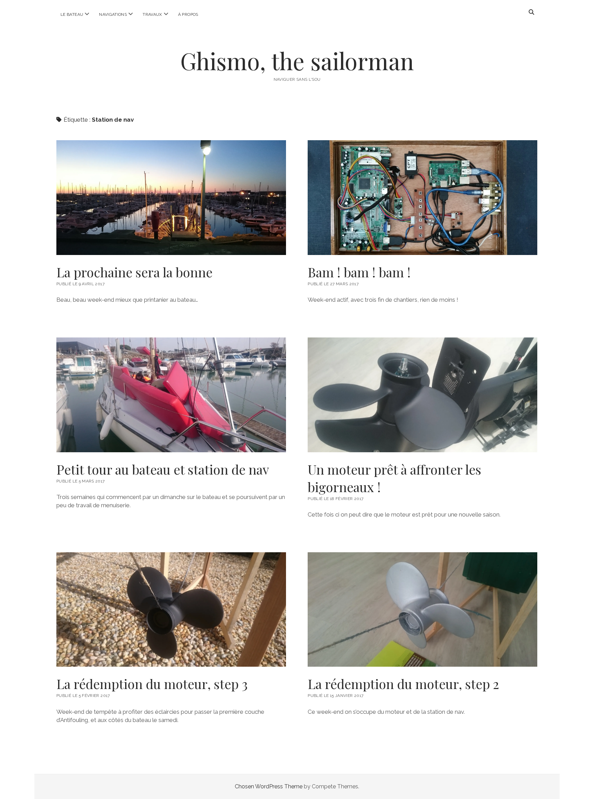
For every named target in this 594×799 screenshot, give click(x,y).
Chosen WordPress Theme (268, 786)
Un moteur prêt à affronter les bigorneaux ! (422, 394)
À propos (188, 14)
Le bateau (71, 14)
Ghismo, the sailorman (297, 60)
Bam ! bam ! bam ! (422, 197)
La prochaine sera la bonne (171, 197)
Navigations (113, 14)
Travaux (152, 14)
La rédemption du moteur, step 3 (171, 609)
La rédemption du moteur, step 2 (422, 609)
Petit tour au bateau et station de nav (171, 394)
